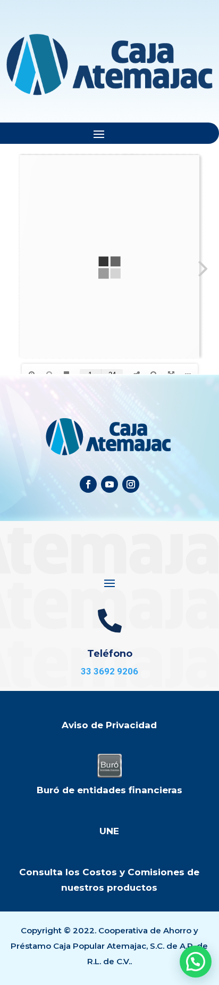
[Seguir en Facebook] (88, 484)
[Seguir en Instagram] (130, 484)
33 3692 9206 (109, 671)
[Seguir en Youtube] (109, 484)
